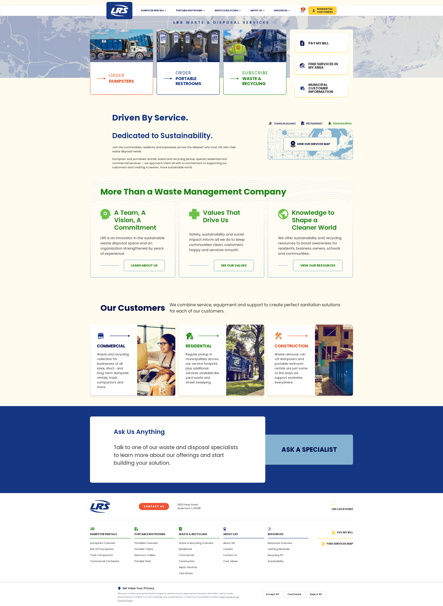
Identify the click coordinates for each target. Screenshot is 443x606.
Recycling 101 (275, 555)
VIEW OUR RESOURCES (317, 265)
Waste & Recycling (226, 10)
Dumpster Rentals (152, 10)
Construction (187, 561)
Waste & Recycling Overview (196, 543)
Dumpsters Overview (102, 543)
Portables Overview (146, 543)
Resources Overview (280, 543)
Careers (228, 549)
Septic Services (188, 567)
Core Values (230, 561)
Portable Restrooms (189, 10)
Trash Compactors (101, 555)
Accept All (272, 594)
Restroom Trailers (145, 555)
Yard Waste (186, 573)
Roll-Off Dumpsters (102, 549)
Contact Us (154, 506)
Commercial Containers (104, 561)
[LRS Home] (119, 10)
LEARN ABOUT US (144, 265)
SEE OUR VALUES (234, 265)
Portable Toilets (143, 549)
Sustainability (276, 561)
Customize (294, 594)
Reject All (316, 594)
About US (256, 10)
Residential (185, 549)
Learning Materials (279, 549)
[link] (132, 360)
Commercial (186, 555)
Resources (280, 10)
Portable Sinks (142, 561)
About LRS (229, 543)
